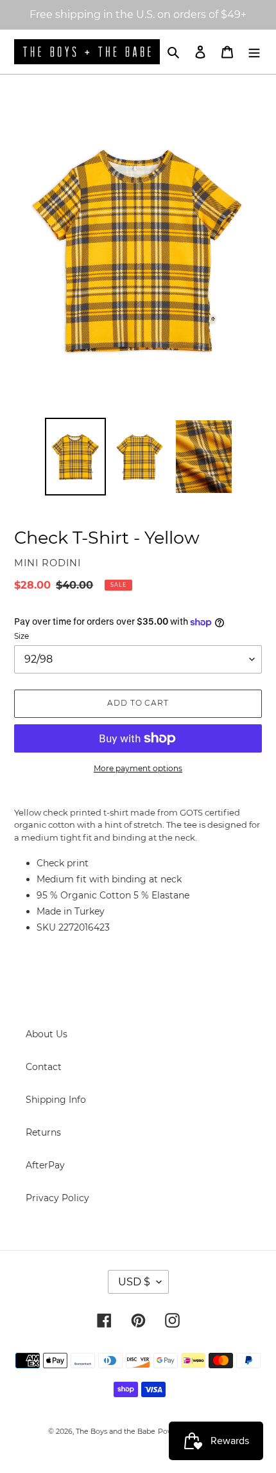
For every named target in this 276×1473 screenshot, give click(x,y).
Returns (43, 1132)
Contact (44, 1067)
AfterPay (45, 1165)
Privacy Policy (57, 1198)
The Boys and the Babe (115, 1431)
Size (21, 636)
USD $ (134, 1282)
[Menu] (254, 52)
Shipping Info (56, 1099)
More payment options (138, 768)
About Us (46, 1034)
